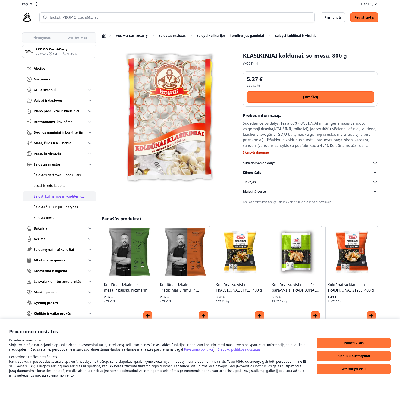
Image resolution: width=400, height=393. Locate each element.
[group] (59, 51)
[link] (199, 349)
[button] (354, 343)
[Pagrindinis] (26, 17)
